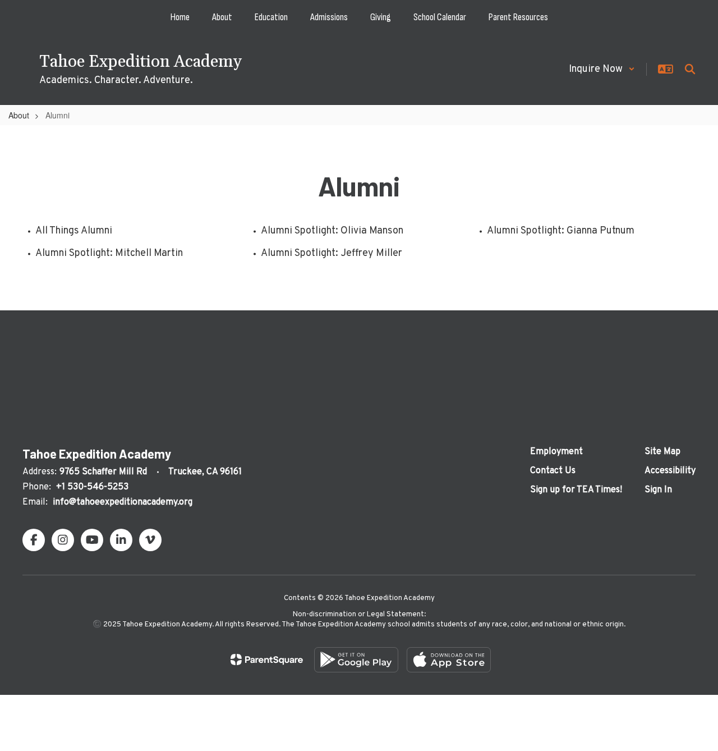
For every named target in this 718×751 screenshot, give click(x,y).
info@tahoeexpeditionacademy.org (122, 502)
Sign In (658, 490)
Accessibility (670, 471)
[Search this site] (690, 69)
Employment (556, 451)
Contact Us (553, 471)
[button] (602, 69)
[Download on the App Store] (449, 659)
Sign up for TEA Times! (576, 490)
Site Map (662, 451)
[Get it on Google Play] (356, 659)
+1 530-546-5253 (92, 487)
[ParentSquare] (267, 659)
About (18, 115)
